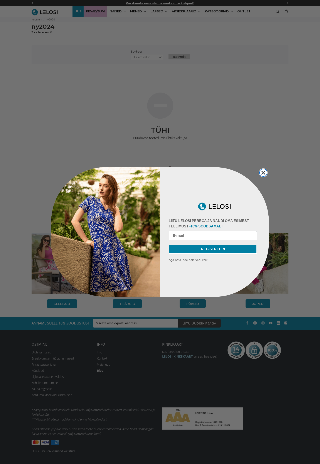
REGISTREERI (213, 249)
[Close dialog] (263, 173)
